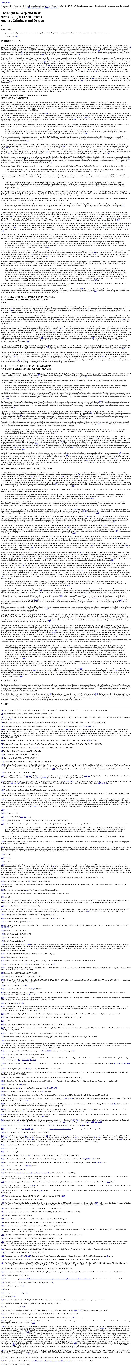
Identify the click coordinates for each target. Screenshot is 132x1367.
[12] (87, 69)
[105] (113, 522)
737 (29, 1354)
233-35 (94, 1159)
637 (73, 1120)
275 (2, 927)
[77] (14, 407)
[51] (68, 285)
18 (18, 930)
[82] (96, 436)
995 (2, 1138)
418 (21, 817)
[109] (74, 533)
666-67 (35, 806)
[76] (100, 402)
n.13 (89, 726)
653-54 (78, 1120)
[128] (61, 596)
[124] (2, 576)
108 (33, 1185)
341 (27, 994)
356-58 (70, 1098)
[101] (76, 509)
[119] (45, 558)
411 (112, 1104)
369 (32, 1138)
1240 (100, 1122)
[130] (36, 600)
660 (26, 985)
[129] (94, 598)
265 (29, 1155)
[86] (15, 447)
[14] (31, 78)
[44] (2, 231)
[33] (50, 162)
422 (25, 817)
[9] (118, 64)
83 (107, 1256)
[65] (48, 347)
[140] (34, 671)
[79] (21, 415)
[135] (56, 631)
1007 (28, 1139)
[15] (92, 78)
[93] (94, 462)
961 (108, 1182)
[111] (117, 538)
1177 (81, 726)
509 (42, 1116)
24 (51, 915)
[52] (82, 289)
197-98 (88, 1159)
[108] (117, 531)
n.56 (19, 783)
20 (21, 985)
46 (111, 1256)
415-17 (48, 1051)
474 (89, 776)
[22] (86, 117)
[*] (11, 29)
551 (23, 1129)
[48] (46, 256)
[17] (10, 82)
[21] (7, 117)
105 (37, 1010)
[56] (11, 310)
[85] (36, 444)
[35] (18, 188)
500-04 (72, 781)
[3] (99, 51)
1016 (88, 911)
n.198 (121, 1063)
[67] (51, 354)
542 (32, 989)
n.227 (29, 1256)
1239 (92, 1122)
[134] (48, 621)
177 (84, 1159)
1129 (22, 1003)
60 (43, 1051)
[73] (76, 380)
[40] (118, 220)
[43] (104, 227)
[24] (86, 133)
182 (77, 1317)
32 (11, 719)
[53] (95, 291)
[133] (49, 620)
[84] (62, 442)
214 (75, 1343)
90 (28, 1332)
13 (48, 1088)
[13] (95, 71)
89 (49, 1138)
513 (53, 769)
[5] (22, 54)
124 (29, 1069)
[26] (63, 146)
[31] (23, 159)
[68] (15, 356)
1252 (73, 1051)
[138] (24, 658)
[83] (97, 438)
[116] (81, 552)
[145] (96, 694)
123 (30, 1208)
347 (30, 994)
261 (33, 747)
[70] (18, 360)
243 (24, 944)
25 (54, 918)
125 (21, 1275)
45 (45, 1091)
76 (119, 1109)
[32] (127, 159)
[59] (9, 323)
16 (21, 964)
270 (37, 747)
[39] (103, 216)
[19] (52, 108)
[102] (85, 511)
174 (27, 1166)
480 (67, 781)
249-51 (28, 944)
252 (50, 1125)
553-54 (27, 1129)
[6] (43, 54)
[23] (75, 119)
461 (64, 781)
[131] (120, 600)
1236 (11, 783)
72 (26, 1256)
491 (24, 1307)
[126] (40, 591)
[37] (123, 206)
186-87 (44, 778)
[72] (85, 377)
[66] (124, 349)
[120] (112, 560)
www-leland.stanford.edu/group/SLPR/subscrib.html (41, 8)
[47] (32, 254)
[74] (83, 389)
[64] (28, 342)
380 (117, 1063)
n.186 (27, 1060)
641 (64, 1122)
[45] (48, 247)
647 (31, 806)
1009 (32, 1139)
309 (92, 1109)
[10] (49, 65)
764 (89, 740)
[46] (94, 252)
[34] (103, 171)
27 (53, 867)
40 (42, 1091)
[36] (18, 200)
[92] (87, 460)
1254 (15, 783)
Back (3, 2)
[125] (68, 585)
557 (27, 776)
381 (66, 729)
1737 (96, 1203)
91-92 (100, 1162)
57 (52, 1282)
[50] (93, 283)
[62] (41, 338)
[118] (21, 556)
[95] (31, 476)
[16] (82, 80)
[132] (46, 609)
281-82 (6, 927)
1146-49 (104, 783)
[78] (91, 413)
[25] (27, 141)
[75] (7, 398)
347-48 (21, 1111)
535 (24, 1125)
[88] (23, 449)
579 (55, 1088)
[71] (39, 375)
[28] (47, 152)
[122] (81, 571)
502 (24, 1169)
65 (96, 1162)
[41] (77, 225)
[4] (22, 53)
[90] (67, 455)
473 (85, 776)
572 (52, 1088)
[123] (58, 574)
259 (38, 1191)
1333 (75, 1310)
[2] (130, 47)
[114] (31, 547)
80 (21, 1084)
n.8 (39, 747)
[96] (62, 476)
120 (26, 1069)
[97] (36, 478)
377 (23, 1060)
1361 (80, 1310)
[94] (79, 475)
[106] (105, 525)
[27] (6, 148)
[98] (56, 484)
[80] (99, 424)
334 (38, 1199)
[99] (73, 486)
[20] (46, 113)
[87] (72, 447)
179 (40, 778)
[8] (45, 62)
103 (30, 1185)
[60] (59, 329)
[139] (81, 669)
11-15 (28, 1100)
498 (75, 1138)
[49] (95, 280)
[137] (115, 636)
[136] (54, 632)
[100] (92, 498)
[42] (15, 227)
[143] (21, 676)
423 (34, 1060)
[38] (11, 216)
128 (22, 1286)
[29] (8, 153)
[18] (13, 106)
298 (14, 1345)
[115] (32, 549)
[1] (17, 36)
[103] (97, 513)
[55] (87, 309)
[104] (88, 516)
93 (22, 1256)
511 (27, 1293)
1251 (99, 1138)
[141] (116, 671)
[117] (68, 554)
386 (70, 729)
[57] (59, 319)
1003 (5, 1138)
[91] (115, 458)
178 (40, 1010)
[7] (79, 54)
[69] (103, 356)
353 (66, 1098)
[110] (49, 536)
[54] (11, 309)
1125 (99, 783)
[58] (123, 319)
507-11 (13, 1296)
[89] (120, 453)
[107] (70, 527)
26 (60, 877)
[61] (54, 332)
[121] (22, 565)
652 (54, 1138)
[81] (55, 433)
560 (30, 776)
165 (37, 778)
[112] (91, 545)
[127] (86, 592)
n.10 (96, 1122)
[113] (126, 545)
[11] (95, 65)
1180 (85, 726)
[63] (93, 338)
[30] (108, 153)
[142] (48, 672)
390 (125, 1063)
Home (8, 2)
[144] (50, 694)
